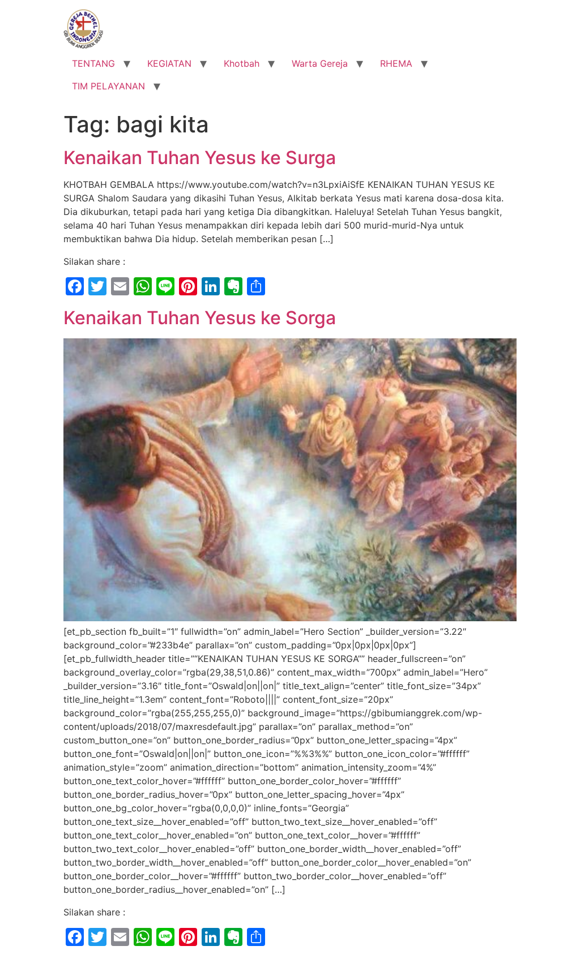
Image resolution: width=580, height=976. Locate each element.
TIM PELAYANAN (108, 86)
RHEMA (396, 63)
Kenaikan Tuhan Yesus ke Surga (199, 158)
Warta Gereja (320, 63)
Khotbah (241, 63)
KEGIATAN (169, 63)
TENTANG (93, 63)
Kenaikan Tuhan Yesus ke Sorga (199, 318)
